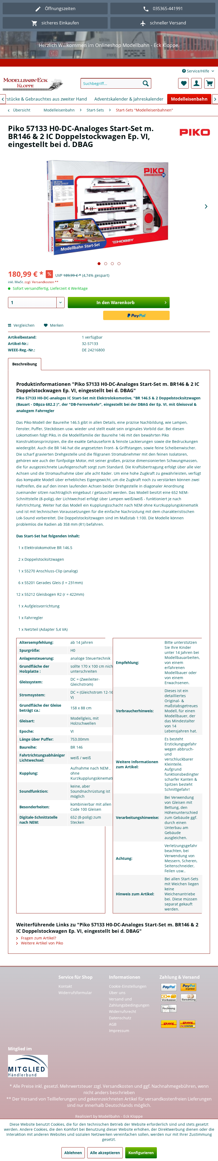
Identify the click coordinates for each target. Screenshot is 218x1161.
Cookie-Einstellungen (127, 986)
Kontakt (65, 986)
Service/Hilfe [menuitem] (198, 71)
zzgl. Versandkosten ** (41, 282)
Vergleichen (23, 325)
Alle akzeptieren (105, 1152)
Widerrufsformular (75, 992)
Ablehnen (73, 1152)
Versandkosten (118, 1086)
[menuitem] (116, 83)
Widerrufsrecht (122, 1011)
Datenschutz (120, 1017)
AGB (112, 1024)
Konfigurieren (141, 1152)
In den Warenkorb (116, 302)
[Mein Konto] (196, 83)
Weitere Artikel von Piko (41, 943)
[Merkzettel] (183, 83)
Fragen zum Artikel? (38, 937)
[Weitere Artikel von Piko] (195, 133)
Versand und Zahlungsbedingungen (129, 1002)
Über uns (117, 992)
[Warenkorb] (209, 83)
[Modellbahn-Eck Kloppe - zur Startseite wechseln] (33, 84)
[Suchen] (145, 83)
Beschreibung (24, 363)
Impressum (119, 1030)
